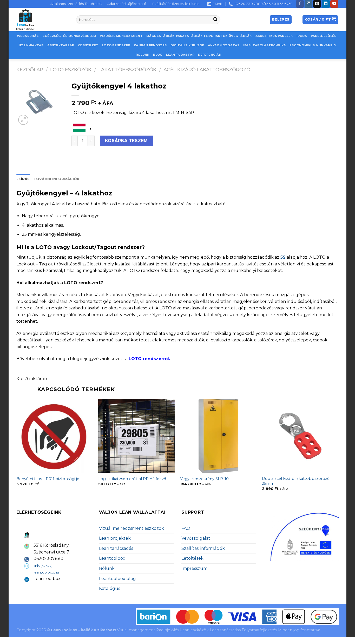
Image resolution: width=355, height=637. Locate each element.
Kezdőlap (29, 70)
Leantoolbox (112, 558)
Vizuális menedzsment (121, 36)
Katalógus (109, 588)
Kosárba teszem (126, 140)
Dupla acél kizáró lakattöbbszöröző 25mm (296, 481)
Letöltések (192, 558)
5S (283, 257)
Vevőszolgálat (195, 538)
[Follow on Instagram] (308, 4)
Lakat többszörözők (127, 70)
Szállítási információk (203, 548)
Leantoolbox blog (117, 578)
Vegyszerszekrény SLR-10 (204, 478)
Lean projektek (115, 538)
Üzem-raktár (31, 45)
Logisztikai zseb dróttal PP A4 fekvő (132, 478)
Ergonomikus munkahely (313, 45)
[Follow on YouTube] (334, 4)
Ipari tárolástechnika (264, 45)
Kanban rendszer (150, 45)
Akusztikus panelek (274, 36)
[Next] (338, 449)
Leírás (23, 179)
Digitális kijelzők (187, 45)
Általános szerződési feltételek (76, 4)
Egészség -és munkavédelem (69, 36)
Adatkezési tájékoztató (126, 4)
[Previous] (17, 449)
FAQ (185, 528)
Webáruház (28, 36)
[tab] (23, 179)
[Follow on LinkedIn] (326, 4)
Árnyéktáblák (60, 45)
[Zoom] (23, 120)
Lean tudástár (180, 54)
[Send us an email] (317, 4)
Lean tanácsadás (116, 548)
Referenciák (209, 54)
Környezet (88, 45)
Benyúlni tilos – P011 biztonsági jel (48, 478)
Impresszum (194, 568)
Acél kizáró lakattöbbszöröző (206, 70)
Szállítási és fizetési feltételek (176, 4)
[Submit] (215, 19)
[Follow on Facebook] (300, 4)
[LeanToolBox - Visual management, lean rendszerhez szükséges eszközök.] (42, 19)
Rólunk (142, 54)
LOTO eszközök (70, 70)
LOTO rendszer (116, 45)
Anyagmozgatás (224, 45)
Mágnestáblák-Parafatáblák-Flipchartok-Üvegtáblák (199, 36)
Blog (158, 54)
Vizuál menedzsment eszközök (131, 528)
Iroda (302, 36)
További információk (57, 179)
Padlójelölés (324, 36)
